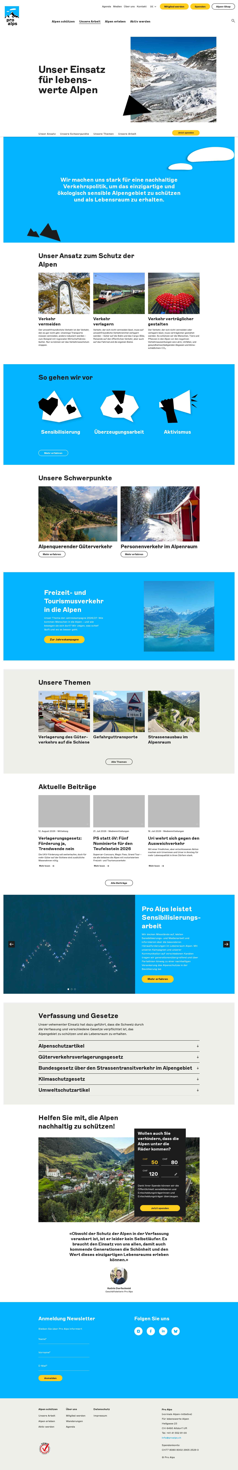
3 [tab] (75, 989)
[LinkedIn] (163, 1334)
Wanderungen (74, 1421)
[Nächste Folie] (226, 944)
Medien (117, 6)
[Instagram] (138, 1334)
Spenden (200, 6)
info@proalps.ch (171, 1437)
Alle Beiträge (119, 883)
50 (150, 1161)
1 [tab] (68, 989)
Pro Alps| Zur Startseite (12, 16)
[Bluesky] (175, 1334)
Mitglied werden (174, 6)
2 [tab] (71, 989)
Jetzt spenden (186, 132)
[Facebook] (151, 1334)
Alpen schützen (63, 21)
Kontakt (142, 6)
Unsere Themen (103, 133)
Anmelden (50, 1378)
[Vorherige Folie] (11, 944)
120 (150, 1173)
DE (151, 7)
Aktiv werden (140, 21)
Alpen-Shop (223, 6)
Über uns (129, 6)
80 (170, 1161)
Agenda (106, 6)
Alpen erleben (115, 21)
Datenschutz (102, 1409)
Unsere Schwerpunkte (74, 133)
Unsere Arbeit (90, 21)
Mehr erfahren (53, 453)
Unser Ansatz (47, 133)
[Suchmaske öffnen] (233, 20)
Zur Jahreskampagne (64, 639)
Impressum (100, 1415)
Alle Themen (119, 761)
